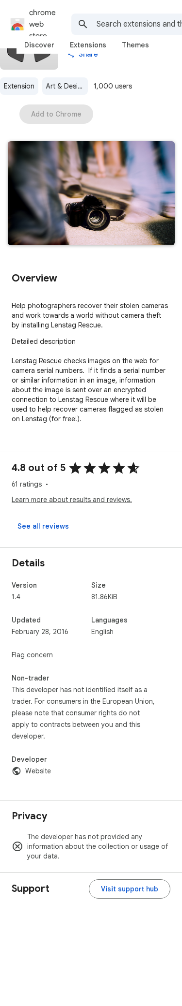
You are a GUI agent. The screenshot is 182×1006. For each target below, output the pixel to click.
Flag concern (32, 655)
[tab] (39, 45)
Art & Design (66, 86)
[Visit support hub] (129, 889)
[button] (91, 194)
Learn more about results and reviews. (72, 499)
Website (38, 771)
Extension (19, 86)
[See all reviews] (43, 526)
